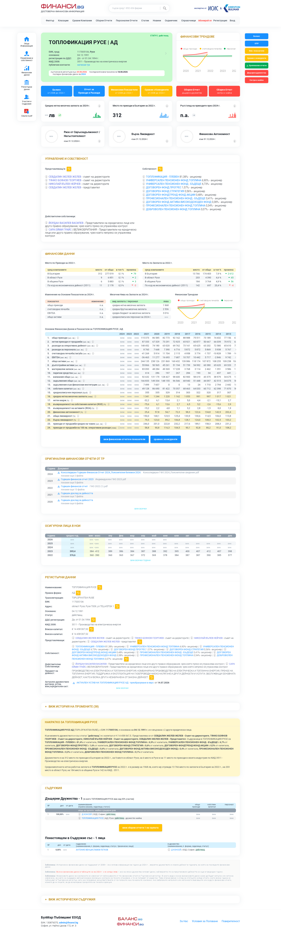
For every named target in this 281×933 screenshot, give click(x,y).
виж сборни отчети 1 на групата (140, 827)
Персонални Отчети (126, 20)
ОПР (257, 43)
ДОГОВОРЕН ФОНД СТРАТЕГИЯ (165, 191)
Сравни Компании (82, 20)
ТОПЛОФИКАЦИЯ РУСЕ (93, 818)
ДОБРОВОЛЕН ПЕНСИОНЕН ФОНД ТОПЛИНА (173, 209)
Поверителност (231, 921)
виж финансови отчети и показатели (124, 439)
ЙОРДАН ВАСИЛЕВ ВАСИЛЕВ (66, 222)
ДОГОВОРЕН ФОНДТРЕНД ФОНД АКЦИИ (170, 194)
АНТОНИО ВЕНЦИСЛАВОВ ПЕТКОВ (92, 850)
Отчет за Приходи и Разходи (89, 91)
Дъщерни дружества (256, 73)
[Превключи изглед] (166, 53)
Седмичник (171, 20)
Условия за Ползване (205, 921)
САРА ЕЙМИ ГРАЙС (60, 229)
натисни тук (83, 64)
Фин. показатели (256, 51)
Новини (157, 20)
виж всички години (140, 560)
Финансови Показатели (124, 91)
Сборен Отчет (192, 91)
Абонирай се (205, 20)
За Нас (184, 921)
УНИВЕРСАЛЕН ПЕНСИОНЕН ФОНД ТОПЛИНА (173, 180)
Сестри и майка (256, 80)
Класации (63, 20)
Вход (232, 20)
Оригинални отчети (258, 65)
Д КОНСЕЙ (87, 814)
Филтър (50, 20)
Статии (145, 20)
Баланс (56, 91)
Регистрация (220, 20)
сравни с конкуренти (165, 439)
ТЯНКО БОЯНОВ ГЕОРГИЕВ (65, 180)
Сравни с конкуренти (256, 58)
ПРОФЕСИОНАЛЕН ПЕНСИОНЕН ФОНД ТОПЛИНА (175, 205)
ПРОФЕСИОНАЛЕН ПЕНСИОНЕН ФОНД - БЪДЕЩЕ (175, 198)
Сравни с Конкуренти (157, 91)
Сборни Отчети (104, 20)
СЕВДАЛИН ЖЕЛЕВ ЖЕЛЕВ (65, 176)
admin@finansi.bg (68, 922)
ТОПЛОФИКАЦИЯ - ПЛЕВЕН (162, 176)
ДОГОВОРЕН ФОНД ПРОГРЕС (163, 187)
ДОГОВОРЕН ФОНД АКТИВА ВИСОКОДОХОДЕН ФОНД (178, 201)
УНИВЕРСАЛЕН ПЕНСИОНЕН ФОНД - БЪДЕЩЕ (173, 183)
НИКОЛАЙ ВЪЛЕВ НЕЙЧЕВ (64, 183)
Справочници (188, 20)
